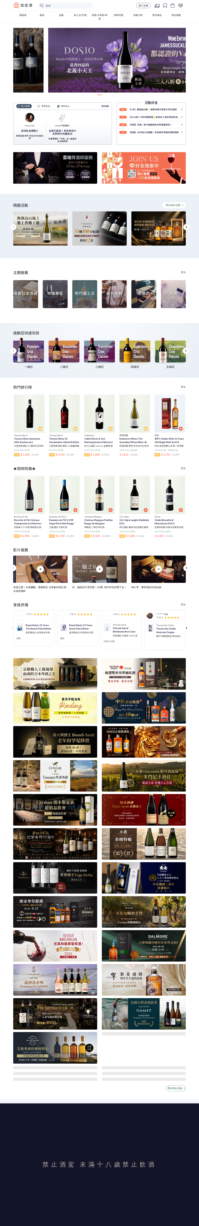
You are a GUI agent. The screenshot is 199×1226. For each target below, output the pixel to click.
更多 (183, 272)
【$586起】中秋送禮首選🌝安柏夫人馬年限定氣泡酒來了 (154, 117)
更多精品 (157, 15)
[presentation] (13, 351)
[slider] (41, 614)
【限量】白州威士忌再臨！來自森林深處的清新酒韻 (154, 132)
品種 (61, 15)
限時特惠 (118, 15)
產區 (42, 15)
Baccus (23, 5)
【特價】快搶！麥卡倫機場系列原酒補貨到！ (150, 124)
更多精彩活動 (173, 205)
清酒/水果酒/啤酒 (99, 17)
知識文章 (138, 15)
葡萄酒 (22, 15)
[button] (16, 63)
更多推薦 (105, 106)
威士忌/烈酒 (80, 15)
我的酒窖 (176, 15)
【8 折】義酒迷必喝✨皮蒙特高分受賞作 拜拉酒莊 (153, 109)
